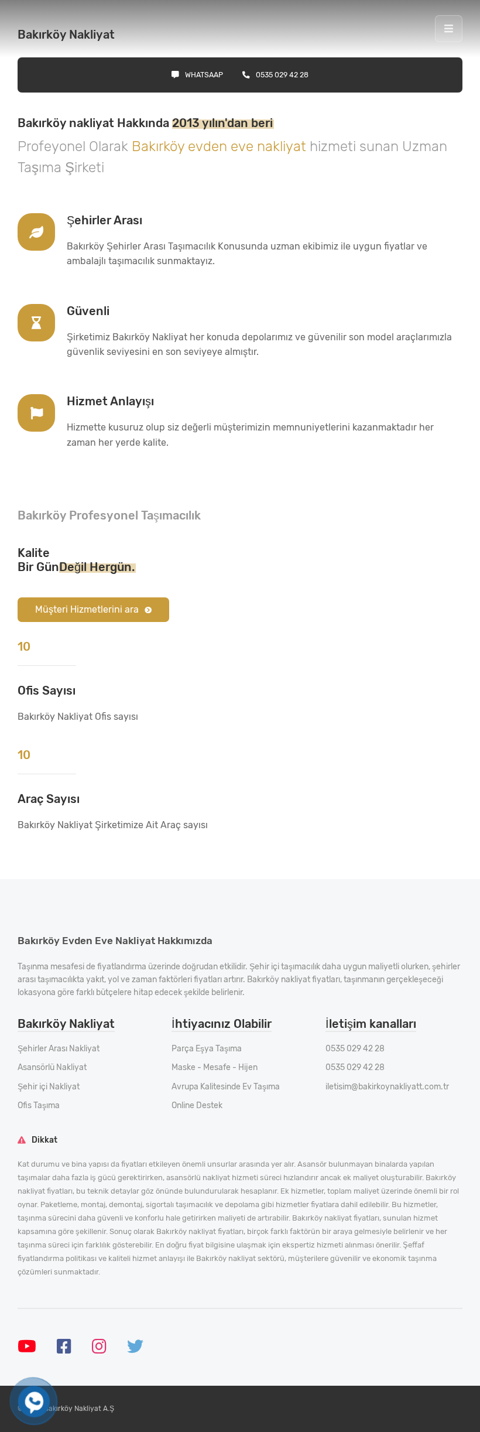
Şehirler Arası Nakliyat (59, 1049)
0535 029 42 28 (282, 74)
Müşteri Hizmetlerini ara (87, 609)
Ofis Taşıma (39, 1105)
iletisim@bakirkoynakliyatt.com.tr (387, 1087)
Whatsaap (204, 74)
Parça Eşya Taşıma (207, 1049)
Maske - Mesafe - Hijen (215, 1067)
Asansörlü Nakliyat (52, 1067)
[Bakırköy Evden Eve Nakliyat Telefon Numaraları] (34, 1401)
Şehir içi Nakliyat (49, 1087)
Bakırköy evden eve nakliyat (221, 146)
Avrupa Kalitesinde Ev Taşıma (226, 1087)
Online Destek (197, 1105)
